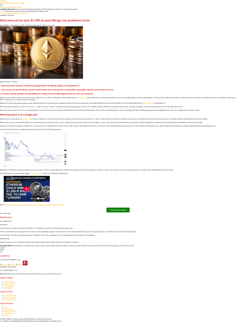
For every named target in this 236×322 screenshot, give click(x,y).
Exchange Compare (18, 3)
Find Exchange (5, 7)
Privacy (6, 315)
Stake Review (8, 288)
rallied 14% (26, 119)
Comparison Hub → (21, 13)
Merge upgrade (147, 103)
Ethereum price (35, 173)
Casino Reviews (9, 282)
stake (35, 107)
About (6, 307)
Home (2, 11)
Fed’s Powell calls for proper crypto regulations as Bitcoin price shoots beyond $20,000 (34, 205)
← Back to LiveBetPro (7, 13)
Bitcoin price (82, 98)
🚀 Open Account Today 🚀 (118, 210)
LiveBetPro (3, 1)
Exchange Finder (9, 299)
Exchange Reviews (10, 295)
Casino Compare (6, 3)
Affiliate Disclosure (10, 311)
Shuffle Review (9, 286)
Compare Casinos (16, 7)
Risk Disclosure (9, 313)
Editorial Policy (9, 309)
